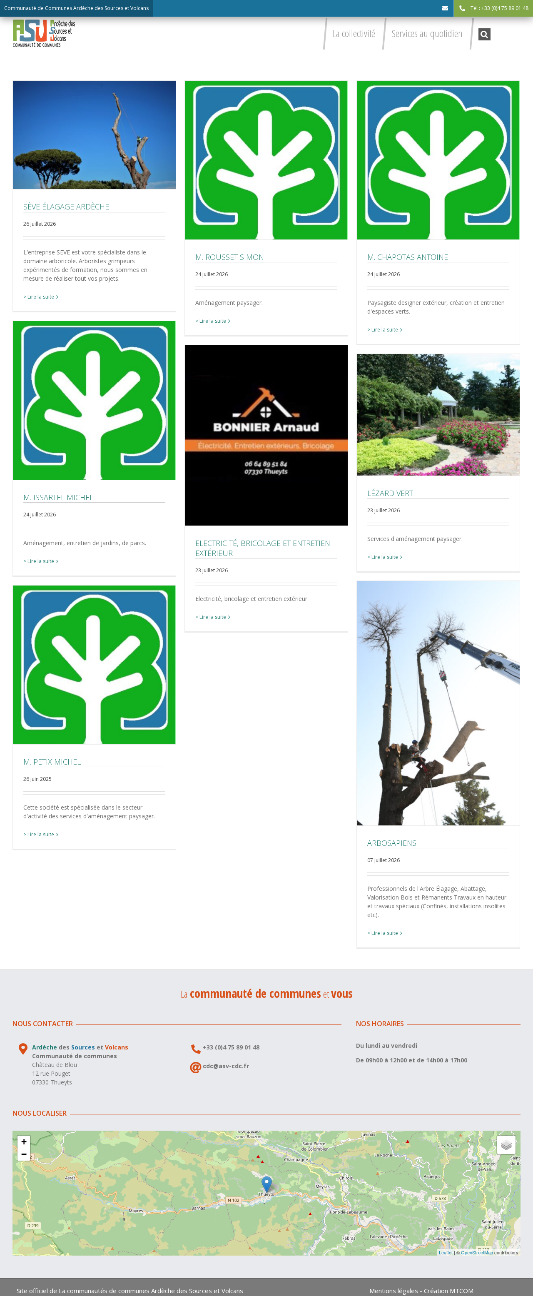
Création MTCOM (448, 1290)
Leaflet (446, 1252)
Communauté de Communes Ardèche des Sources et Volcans (76, 8)
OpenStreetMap (477, 1252)
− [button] (24, 1154)
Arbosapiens (438, 702)
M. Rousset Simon (266, 159)
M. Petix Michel (94, 664)
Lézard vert (438, 414)
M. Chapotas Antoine (438, 159)
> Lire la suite (38, 296)
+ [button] (24, 1141)
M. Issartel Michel (94, 400)
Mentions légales (393, 1290)
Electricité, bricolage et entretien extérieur (266, 435)
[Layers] (506, 1145)
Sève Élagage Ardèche (94, 134)
